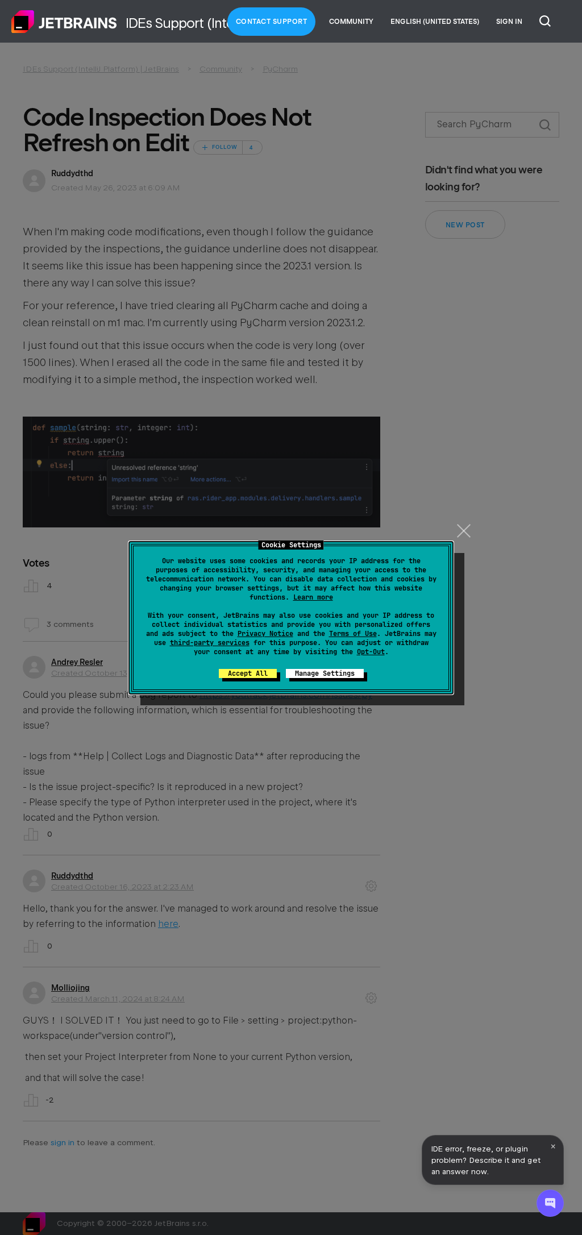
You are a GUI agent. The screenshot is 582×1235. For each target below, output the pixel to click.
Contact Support (271, 22)
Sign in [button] (509, 22)
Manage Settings (325, 673)
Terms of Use (353, 633)
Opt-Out (371, 651)
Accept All (248, 673)
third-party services (210, 642)
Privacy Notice (265, 633)
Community (351, 22)
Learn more (313, 597)
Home (64, 21)
